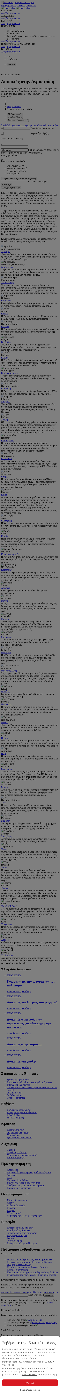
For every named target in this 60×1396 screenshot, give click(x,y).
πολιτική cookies (29, 1374)
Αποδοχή (30, 1382)
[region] (30, 1366)
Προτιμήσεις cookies (30, 1390)
